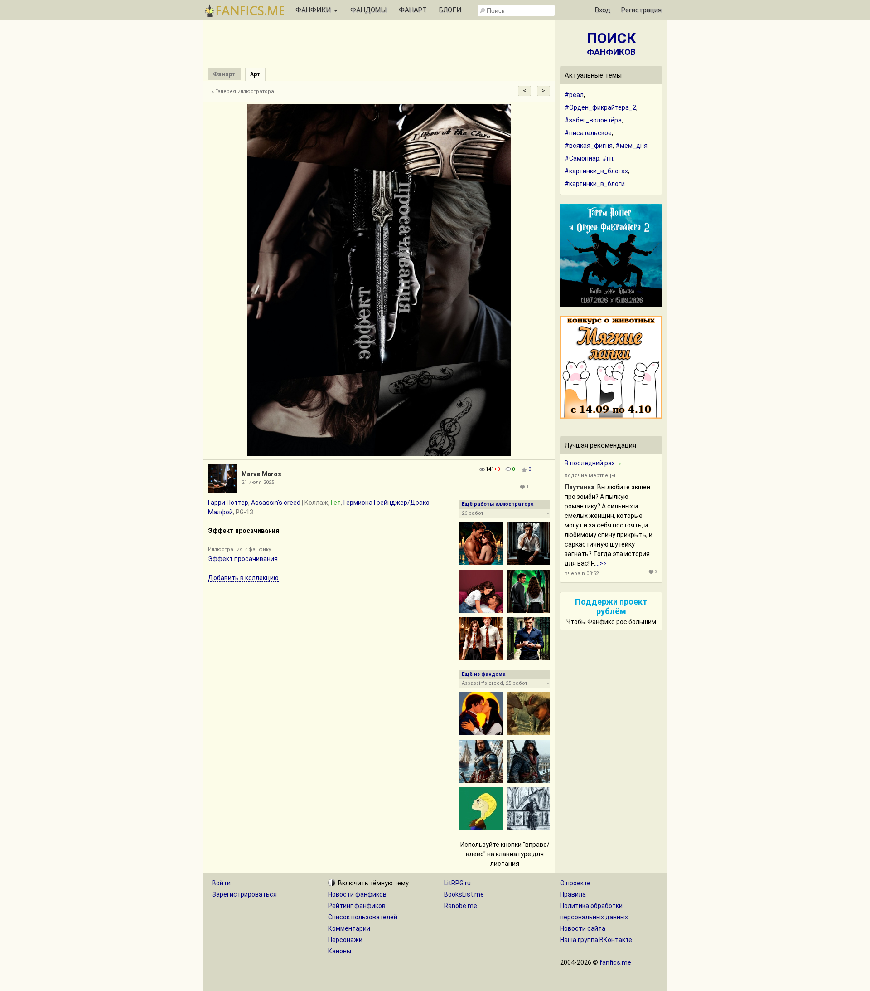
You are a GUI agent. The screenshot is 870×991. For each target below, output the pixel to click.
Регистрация (641, 10)
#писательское (588, 133)
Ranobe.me (460, 905)
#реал (574, 94)
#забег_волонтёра (593, 120)
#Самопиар (582, 158)
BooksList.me (464, 894)
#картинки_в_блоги (595, 183)
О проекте (575, 883)
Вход (602, 10)
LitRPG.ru (457, 883)
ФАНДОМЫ (368, 10)
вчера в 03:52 (582, 573)
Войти (221, 883)
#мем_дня (631, 145)
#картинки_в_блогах (596, 171)
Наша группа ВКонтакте (596, 939)
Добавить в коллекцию (243, 577)
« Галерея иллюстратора (243, 91)
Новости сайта (582, 928)
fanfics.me (615, 962)
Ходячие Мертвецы (590, 475)
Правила (573, 894)
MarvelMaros (261, 474)
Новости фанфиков (357, 894)
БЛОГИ (450, 10)
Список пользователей (362, 917)
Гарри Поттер (228, 502)
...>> (601, 563)
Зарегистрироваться (244, 894)
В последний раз (590, 463)
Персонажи (345, 939)
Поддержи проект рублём (611, 606)
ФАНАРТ (413, 10)
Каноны (339, 951)
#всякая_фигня (589, 145)
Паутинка (579, 487)
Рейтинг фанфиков (357, 905)
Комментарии (349, 928)
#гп (607, 158)
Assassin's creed (275, 502)
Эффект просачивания (243, 558)
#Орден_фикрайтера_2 (600, 107)
